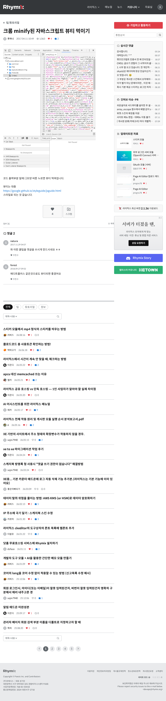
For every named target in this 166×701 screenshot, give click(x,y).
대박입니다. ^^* (124, 55)
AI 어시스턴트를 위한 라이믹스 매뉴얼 (26, 404)
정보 (43, 307)
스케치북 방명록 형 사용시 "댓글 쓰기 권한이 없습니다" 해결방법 (43, 464)
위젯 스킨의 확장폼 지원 (128, 113)
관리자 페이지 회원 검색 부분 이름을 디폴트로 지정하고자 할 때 (42, 622)
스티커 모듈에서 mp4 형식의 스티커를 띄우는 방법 (34, 329)
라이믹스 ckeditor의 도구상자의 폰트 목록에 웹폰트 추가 (38, 528)
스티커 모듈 (138, 139)
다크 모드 (157, 677)
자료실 (148, 7)
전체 (8, 307)
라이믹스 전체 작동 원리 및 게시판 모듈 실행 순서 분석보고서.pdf (43, 419)
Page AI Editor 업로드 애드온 (146, 178)
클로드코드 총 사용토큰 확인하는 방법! (27, 344)
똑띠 (9, 628)
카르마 (10, 519)
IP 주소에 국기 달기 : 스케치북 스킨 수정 (28, 513)
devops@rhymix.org (153, 689)
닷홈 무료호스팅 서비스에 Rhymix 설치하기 (30, 543)
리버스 (10, 335)
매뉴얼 (108, 7)
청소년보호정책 (134, 671)
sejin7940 (12, 440)
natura (14, 241)
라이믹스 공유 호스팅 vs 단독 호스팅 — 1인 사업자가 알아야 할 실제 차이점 (49, 389)
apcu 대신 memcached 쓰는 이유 (25, 374)
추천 (15, 255)
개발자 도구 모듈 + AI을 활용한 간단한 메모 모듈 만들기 (37, 558)
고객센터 (159, 671)
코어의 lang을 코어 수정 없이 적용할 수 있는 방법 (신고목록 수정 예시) (47, 573)
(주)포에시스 (8, 681)
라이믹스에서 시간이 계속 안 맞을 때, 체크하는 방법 (34, 359)
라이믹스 (92, 7)
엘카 (9, 380)
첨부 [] (6, 223)
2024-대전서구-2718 (26, 690)
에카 (9, 410)
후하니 (10, 38)
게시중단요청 (148, 671)
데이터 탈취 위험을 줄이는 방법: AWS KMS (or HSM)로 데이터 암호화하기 (49, 498)
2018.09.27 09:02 (18, 269)
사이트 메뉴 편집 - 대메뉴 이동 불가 (133, 117)
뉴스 (119, 7)
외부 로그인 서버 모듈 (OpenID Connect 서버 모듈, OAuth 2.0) (146, 154)
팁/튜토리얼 (12, 22)
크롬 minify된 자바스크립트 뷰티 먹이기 (46, 31)
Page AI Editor (140, 189)
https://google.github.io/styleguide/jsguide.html (32, 191)
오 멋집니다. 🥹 (124, 75)
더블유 (10, 534)
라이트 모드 (143, 677)
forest (13, 265)
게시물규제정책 (119, 671)
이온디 (10, 365)
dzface (11, 549)
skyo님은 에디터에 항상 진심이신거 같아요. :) (138, 71)
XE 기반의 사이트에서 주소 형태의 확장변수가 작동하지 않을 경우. (43, 434)
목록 (112, 223)
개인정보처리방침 (104, 671)
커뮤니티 (132, 7)
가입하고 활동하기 (140, 25)
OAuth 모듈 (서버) (142, 164)
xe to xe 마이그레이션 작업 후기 (23, 449)
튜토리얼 (30, 307)
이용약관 (90, 671)
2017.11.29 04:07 (18, 244)
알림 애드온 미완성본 (16, 607)
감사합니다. (122, 51)
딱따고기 (11, 350)
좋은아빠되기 (13, 489)
